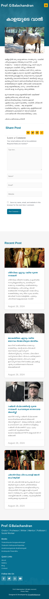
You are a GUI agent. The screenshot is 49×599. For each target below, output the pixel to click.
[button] (46, 5)
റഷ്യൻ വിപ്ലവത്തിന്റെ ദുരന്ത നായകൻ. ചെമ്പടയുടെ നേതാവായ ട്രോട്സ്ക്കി (24, 409)
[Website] (24, 194)
